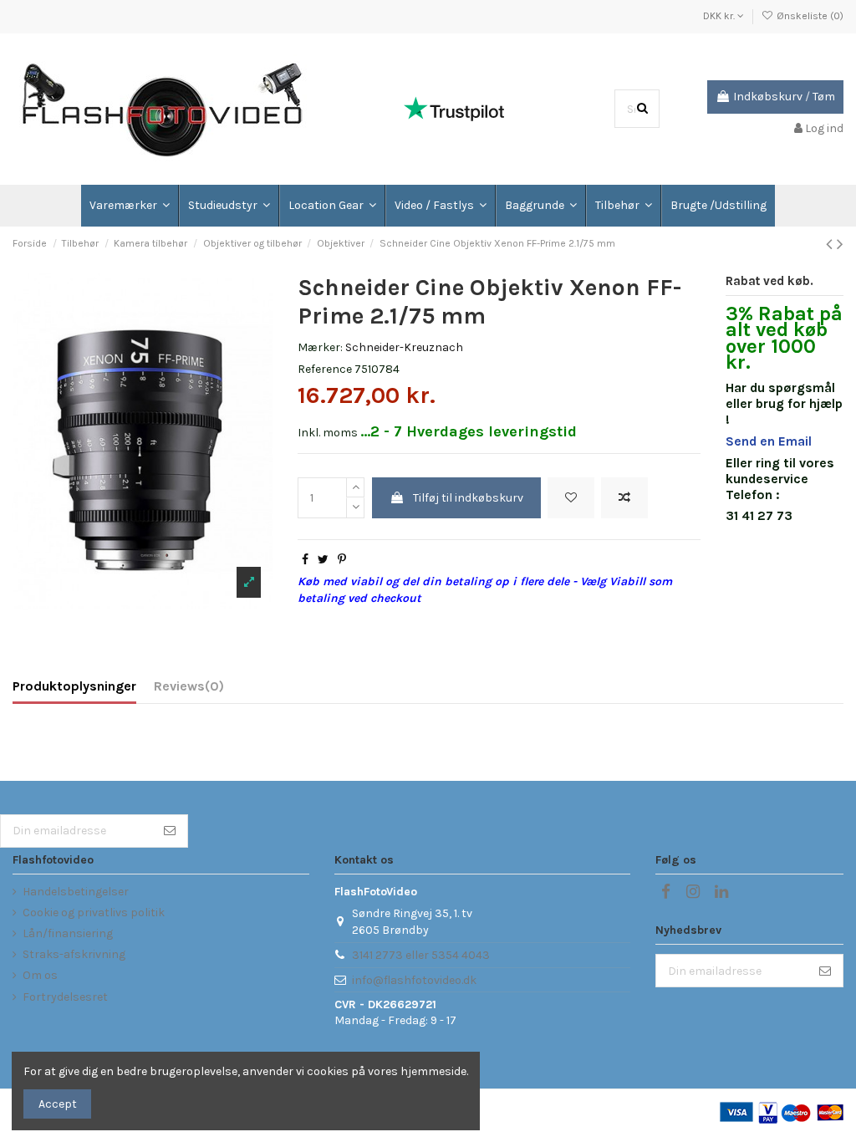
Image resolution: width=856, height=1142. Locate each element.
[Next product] (840, 244)
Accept (57, 1104)
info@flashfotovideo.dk (414, 980)
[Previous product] (831, 244)
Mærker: (320, 347)
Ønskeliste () (808, 16)
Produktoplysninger (74, 686)
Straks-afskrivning (74, 954)
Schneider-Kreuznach (404, 347)
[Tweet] (323, 560)
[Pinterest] (342, 560)
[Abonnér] (169, 831)
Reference (325, 369)
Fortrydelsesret (65, 997)
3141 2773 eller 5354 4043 (421, 955)
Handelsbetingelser (76, 892)
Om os (40, 975)
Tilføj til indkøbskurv (468, 498)
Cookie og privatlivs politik (94, 912)
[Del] (305, 560)
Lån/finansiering (68, 933)
